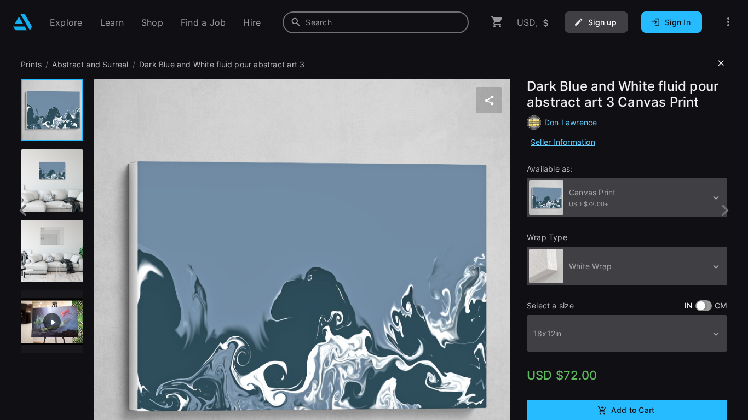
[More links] (728, 22)
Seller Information (563, 142)
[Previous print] (23, 210)
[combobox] (376, 22)
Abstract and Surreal (90, 64)
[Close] (721, 63)
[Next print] (724, 210)
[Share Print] (489, 100)
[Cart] (497, 22)
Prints (31, 64)
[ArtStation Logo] (22, 22)
